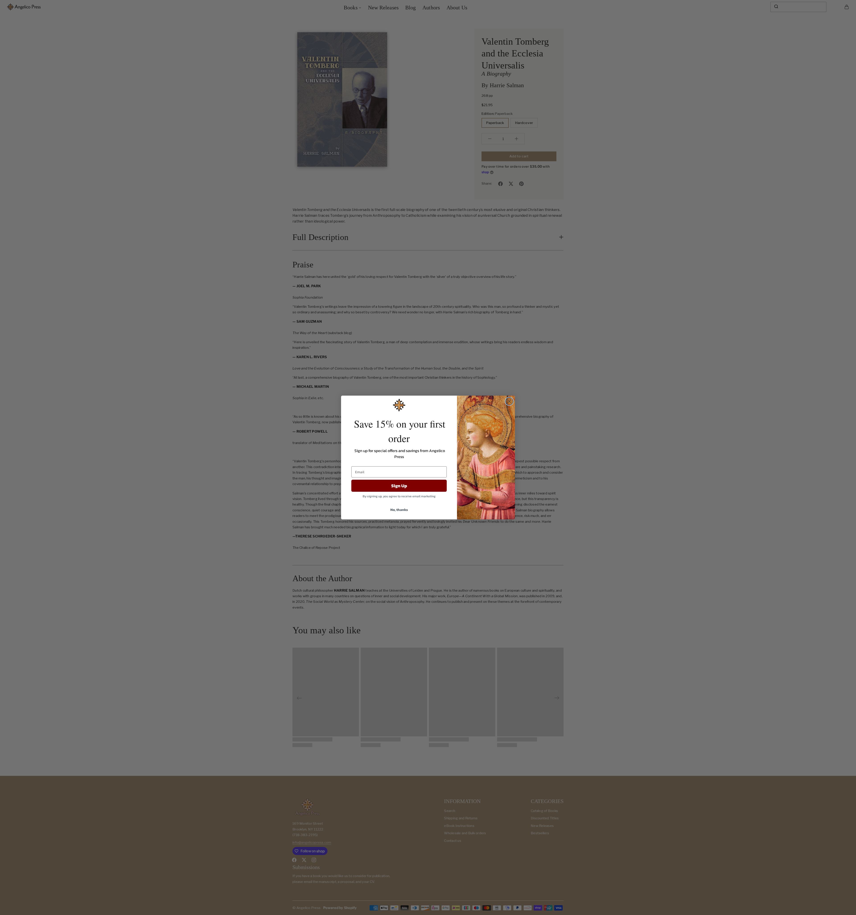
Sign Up (399, 485)
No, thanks (399, 509)
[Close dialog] (509, 401)
